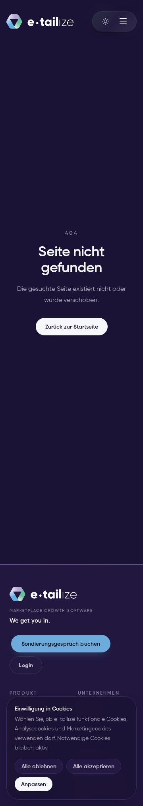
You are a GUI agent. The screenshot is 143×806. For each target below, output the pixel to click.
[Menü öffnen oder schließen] (123, 21)
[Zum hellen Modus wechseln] (105, 21)
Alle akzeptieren (93, 766)
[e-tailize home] (39, 21)
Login (26, 665)
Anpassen (33, 784)
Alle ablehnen (38, 766)
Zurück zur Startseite (71, 326)
